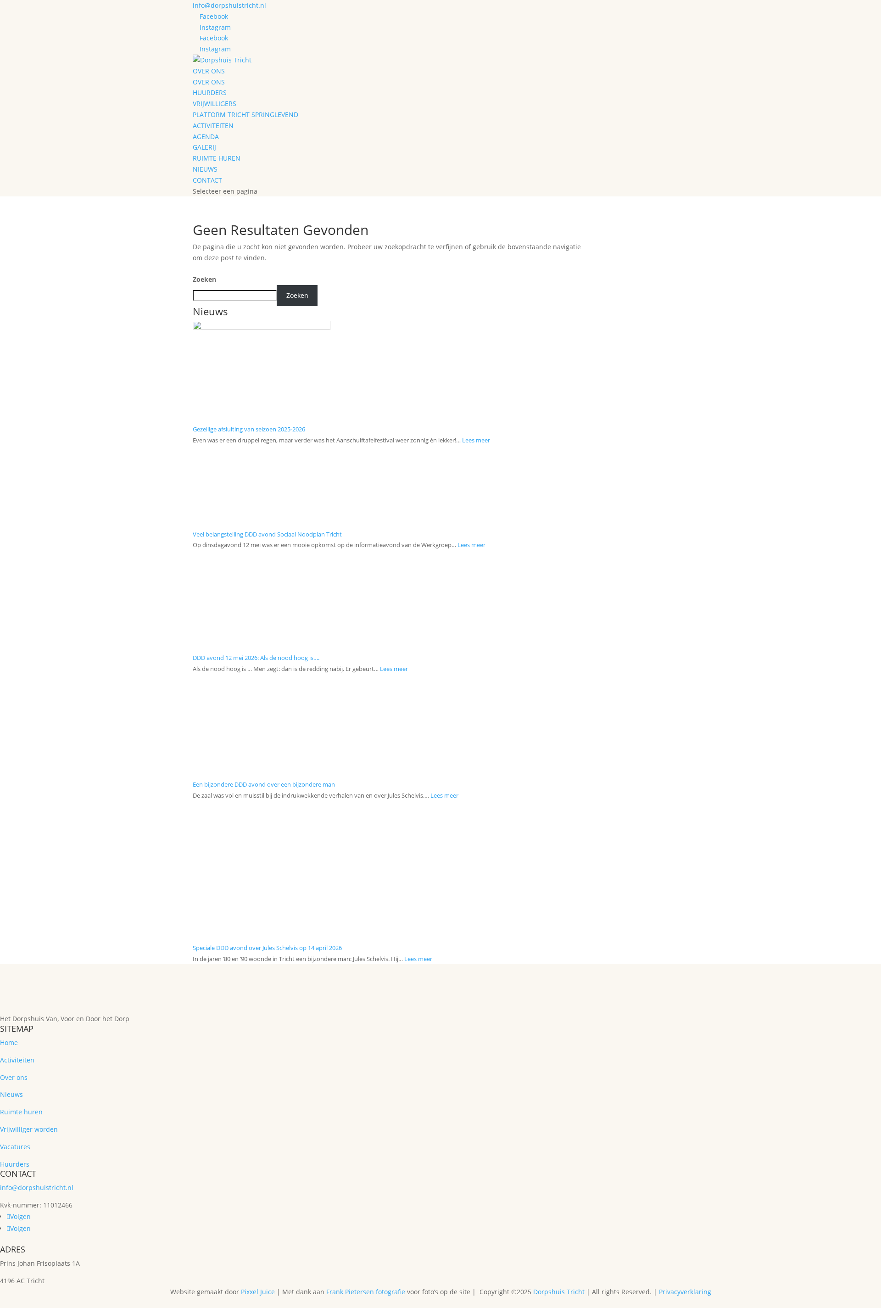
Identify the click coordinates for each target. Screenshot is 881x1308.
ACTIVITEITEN (213, 125)
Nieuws (11, 1094)
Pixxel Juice (258, 1291)
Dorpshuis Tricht (559, 1291)
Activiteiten (17, 1060)
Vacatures (15, 1146)
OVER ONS (209, 82)
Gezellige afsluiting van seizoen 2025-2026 (249, 429)
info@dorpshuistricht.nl (36, 1187)
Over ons (14, 1077)
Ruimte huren (21, 1111)
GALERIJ (204, 147)
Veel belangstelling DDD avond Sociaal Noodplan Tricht (267, 534)
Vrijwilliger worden (29, 1129)
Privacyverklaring (685, 1291)
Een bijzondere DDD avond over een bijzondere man (264, 784)
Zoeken (204, 279)
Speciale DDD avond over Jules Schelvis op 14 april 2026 (267, 948)
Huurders (14, 1164)
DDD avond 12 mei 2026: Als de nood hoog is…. (256, 658)
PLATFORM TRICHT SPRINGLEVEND (245, 114)
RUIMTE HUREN (216, 158)
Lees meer (476, 440)
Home (9, 1042)
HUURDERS (210, 92)
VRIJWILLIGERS (214, 103)
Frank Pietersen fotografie (365, 1291)
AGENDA (206, 136)
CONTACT (207, 180)
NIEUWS (205, 169)
